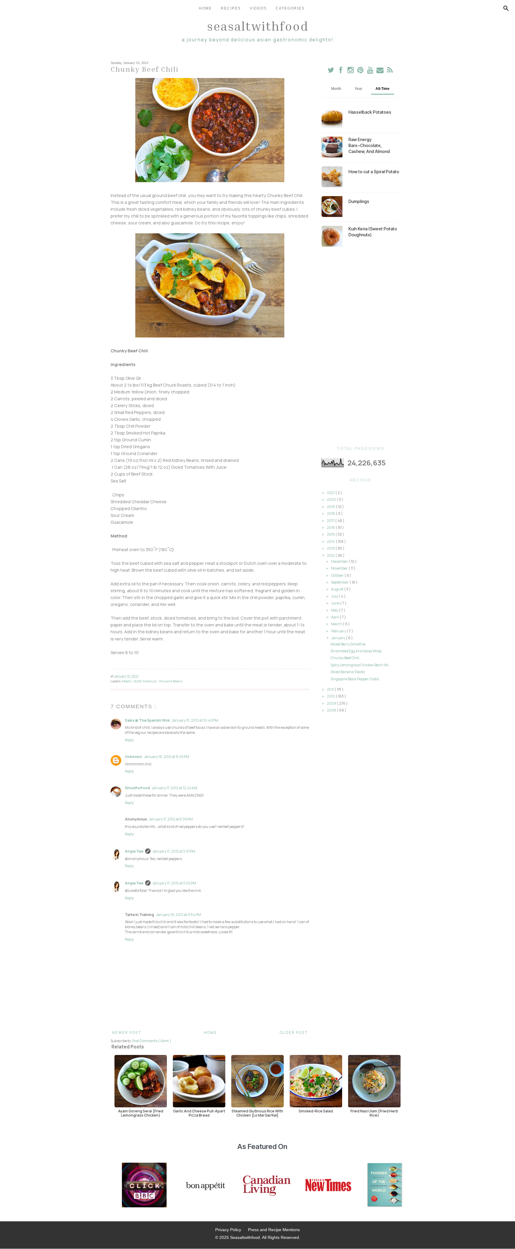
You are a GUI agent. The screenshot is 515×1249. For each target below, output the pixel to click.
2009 (332, 703)
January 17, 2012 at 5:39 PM (171, 819)
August (337, 589)
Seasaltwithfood (257, 25)
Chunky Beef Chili (345, 657)
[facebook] (340, 71)
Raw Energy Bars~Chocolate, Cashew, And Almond (369, 145)
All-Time (383, 89)
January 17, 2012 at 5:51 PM (173, 851)
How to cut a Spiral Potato (373, 171)
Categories (290, 8)
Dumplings (358, 201)
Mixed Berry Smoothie (348, 644)
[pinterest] (361, 71)
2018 (331, 513)
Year (358, 89)
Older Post (294, 1032)
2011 (330, 689)
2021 (331, 492)
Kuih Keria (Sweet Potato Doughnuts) (372, 231)
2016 (331, 527)
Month (336, 89)
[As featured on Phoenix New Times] (329, 1186)
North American (146, 681)
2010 (331, 696)
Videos (258, 8)
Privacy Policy (228, 1229)
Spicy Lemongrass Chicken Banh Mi (359, 665)
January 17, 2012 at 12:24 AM (174, 787)
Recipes (231, 8)
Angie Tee (134, 851)
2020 (331, 499)
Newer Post (126, 1032)
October (337, 575)
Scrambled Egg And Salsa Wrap (356, 651)
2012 (331, 555)
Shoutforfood (137, 787)
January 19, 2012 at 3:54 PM (178, 914)
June (335, 603)
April (335, 617)
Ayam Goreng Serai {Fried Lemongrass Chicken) (140, 1113)
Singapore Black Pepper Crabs (355, 678)
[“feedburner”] (390, 71)
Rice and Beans (170, 681)
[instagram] (351, 71)
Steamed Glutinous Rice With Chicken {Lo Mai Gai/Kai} (257, 1113)
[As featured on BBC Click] (144, 1186)
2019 (331, 506)
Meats (127, 681)
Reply (129, 739)
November (339, 568)
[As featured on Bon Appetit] (205, 1186)
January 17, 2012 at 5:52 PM (174, 883)
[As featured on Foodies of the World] (385, 1186)
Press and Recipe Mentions (274, 1229)
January (338, 637)
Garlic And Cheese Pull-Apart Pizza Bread (199, 1113)
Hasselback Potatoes (369, 112)
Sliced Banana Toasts (348, 671)
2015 (331, 534)
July (335, 596)
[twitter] (331, 71)
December (339, 561)
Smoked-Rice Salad (316, 1111)
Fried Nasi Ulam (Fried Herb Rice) (374, 1113)
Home (205, 8)
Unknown (133, 756)
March (337, 623)
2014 (331, 541)
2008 (332, 710)
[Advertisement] (360, 346)
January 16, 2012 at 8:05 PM (166, 756)
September (340, 582)
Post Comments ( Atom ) (151, 1040)
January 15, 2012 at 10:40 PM (195, 720)
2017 (331, 520)
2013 (331, 548)
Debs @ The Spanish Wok (147, 720)
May (335, 610)
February (339, 631)
